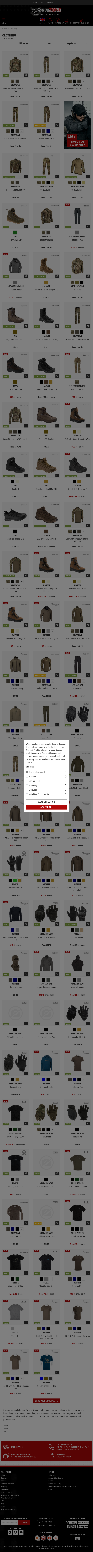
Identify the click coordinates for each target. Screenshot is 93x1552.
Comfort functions (36, 781)
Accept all (46, 807)
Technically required (37, 772)
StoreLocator (34, 789)
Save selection (46, 801)
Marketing (33, 785)
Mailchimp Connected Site (39, 794)
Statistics (32, 776)
